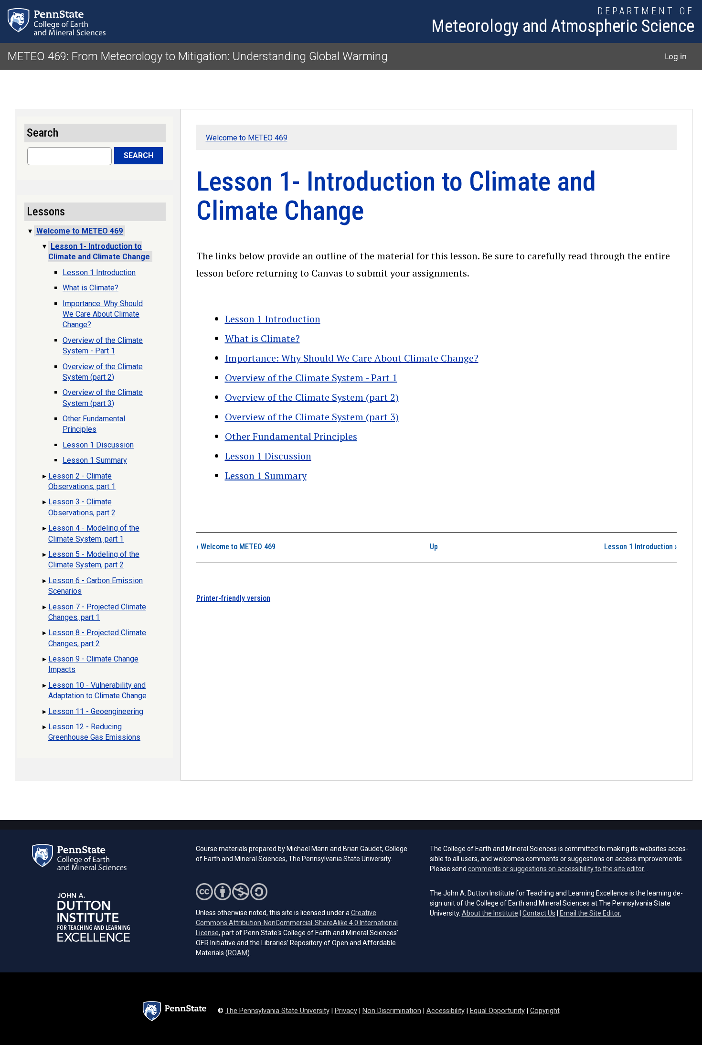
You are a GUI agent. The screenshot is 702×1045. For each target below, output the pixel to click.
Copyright (545, 1010)
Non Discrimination (391, 1010)
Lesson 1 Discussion (268, 455)
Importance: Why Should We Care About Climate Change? (352, 358)
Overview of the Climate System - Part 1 (311, 377)
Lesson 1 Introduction (272, 318)
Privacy (346, 1010)
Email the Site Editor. (590, 913)
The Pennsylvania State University (277, 1010)
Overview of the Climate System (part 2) (312, 397)
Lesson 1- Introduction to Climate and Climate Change (99, 251)
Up (434, 546)
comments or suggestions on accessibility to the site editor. (556, 869)
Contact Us (538, 913)
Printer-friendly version (233, 598)
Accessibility (445, 1010)
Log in (676, 56)
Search (138, 155)
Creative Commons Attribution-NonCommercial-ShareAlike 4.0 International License (297, 923)
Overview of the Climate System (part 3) (312, 416)
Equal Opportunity (497, 1010)
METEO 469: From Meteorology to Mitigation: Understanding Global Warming (198, 56)
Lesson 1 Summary (266, 475)
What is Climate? (262, 338)
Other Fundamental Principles (291, 436)
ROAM (237, 953)
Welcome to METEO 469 (246, 137)
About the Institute (490, 913)
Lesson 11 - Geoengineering (95, 711)
